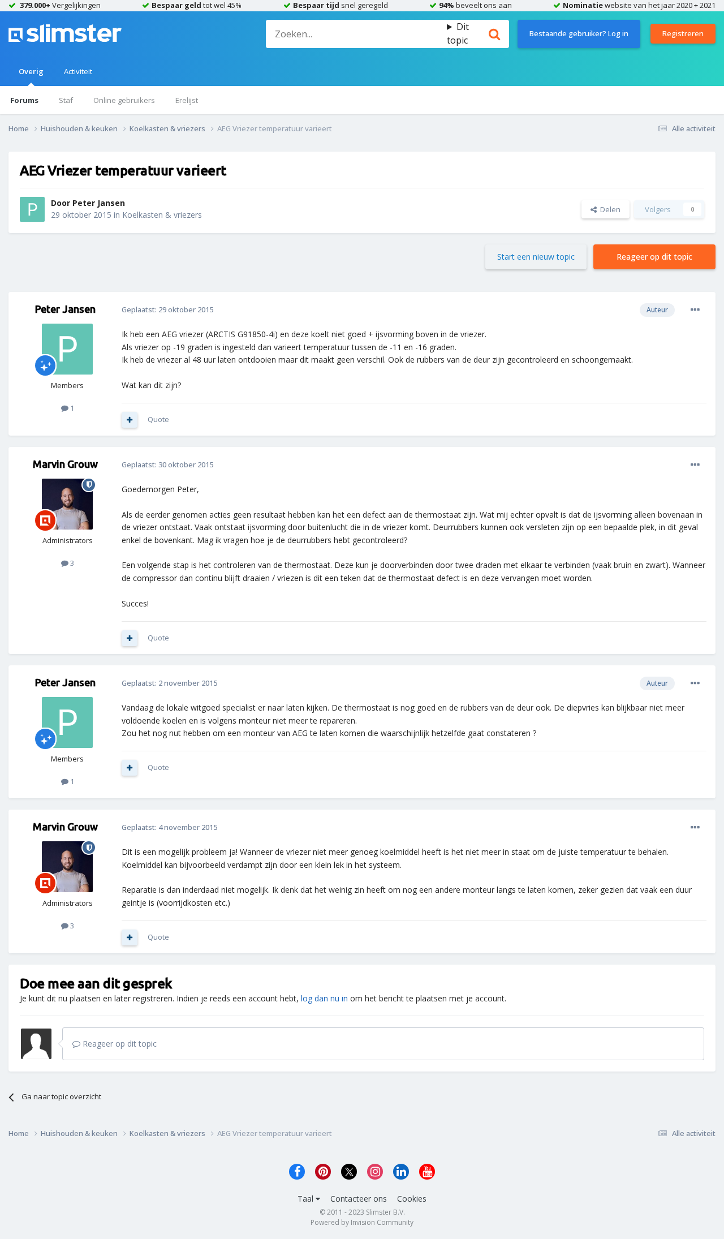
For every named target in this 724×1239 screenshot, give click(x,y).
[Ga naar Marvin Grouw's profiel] (67, 504)
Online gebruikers (124, 100)
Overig (31, 71)
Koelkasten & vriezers (162, 214)
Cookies (411, 1198)
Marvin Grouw (65, 464)
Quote (158, 419)
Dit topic (458, 33)
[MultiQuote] (129, 420)
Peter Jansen (98, 202)
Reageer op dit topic (654, 256)
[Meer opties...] (695, 310)
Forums (24, 100)
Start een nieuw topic (536, 256)
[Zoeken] (494, 34)
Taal (307, 1198)
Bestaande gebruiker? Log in (578, 33)
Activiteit (78, 71)
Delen (608, 209)
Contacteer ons (358, 1198)
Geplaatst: (167, 309)
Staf (66, 100)
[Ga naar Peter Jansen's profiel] (32, 209)
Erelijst (186, 100)
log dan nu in (324, 998)
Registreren (683, 33)
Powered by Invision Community (362, 1222)
